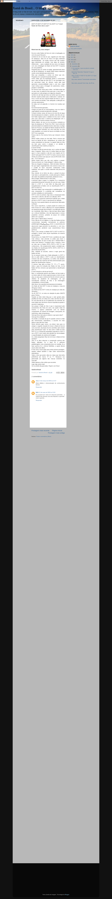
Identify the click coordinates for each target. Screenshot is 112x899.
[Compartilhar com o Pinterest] (63, 372)
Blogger (67, 894)
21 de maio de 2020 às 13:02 (47, 392)
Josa (37, 380)
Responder (39, 387)
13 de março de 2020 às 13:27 (47, 380)
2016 (72, 59)
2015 (72, 62)
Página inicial (57, 430)
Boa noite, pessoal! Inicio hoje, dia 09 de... (83, 83)
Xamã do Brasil (74, 46)
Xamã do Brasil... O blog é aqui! (33, 8)
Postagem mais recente (40, 430)
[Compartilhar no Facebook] (62, 372)
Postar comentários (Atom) (43, 436)
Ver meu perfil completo (75, 48)
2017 (72, 57)
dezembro (75, 64)
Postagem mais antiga (56, 433)
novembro (75, 66)
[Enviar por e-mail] (57, 372)
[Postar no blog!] (58, 372)
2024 (72, 55)
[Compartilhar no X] (60, 372)
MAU (37, 392)
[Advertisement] (22, 64)
